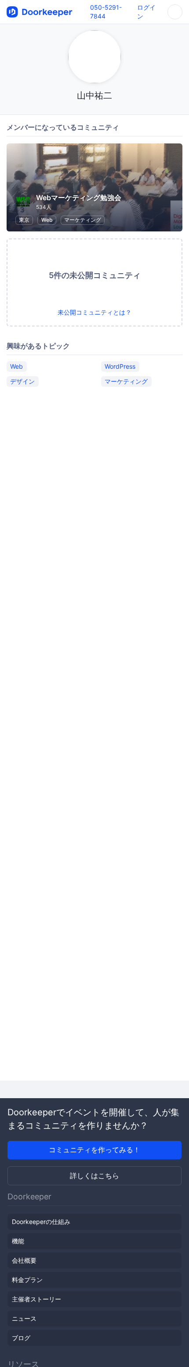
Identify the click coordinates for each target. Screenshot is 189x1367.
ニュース (24, 1318)
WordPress (120, 366)
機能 (18, 1241)
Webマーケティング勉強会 (78, 197)
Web (47, 219)
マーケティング (82, 219)
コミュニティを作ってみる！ (94, 1149)
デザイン (22, 381)
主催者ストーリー (36, 1299)
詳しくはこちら (94, 1175)
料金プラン (27, 1279)
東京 (24, 219)
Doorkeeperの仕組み (41, 1221)
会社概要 (24, 1260)
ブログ (21, 1337)
